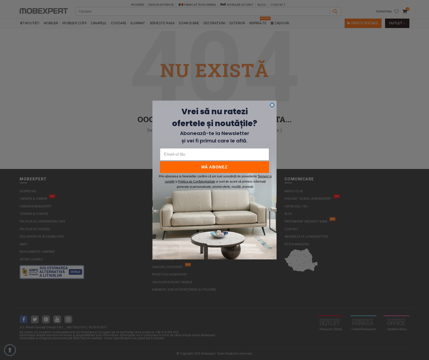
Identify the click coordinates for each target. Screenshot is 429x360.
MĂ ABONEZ (214, 167)
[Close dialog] (272, 105)
